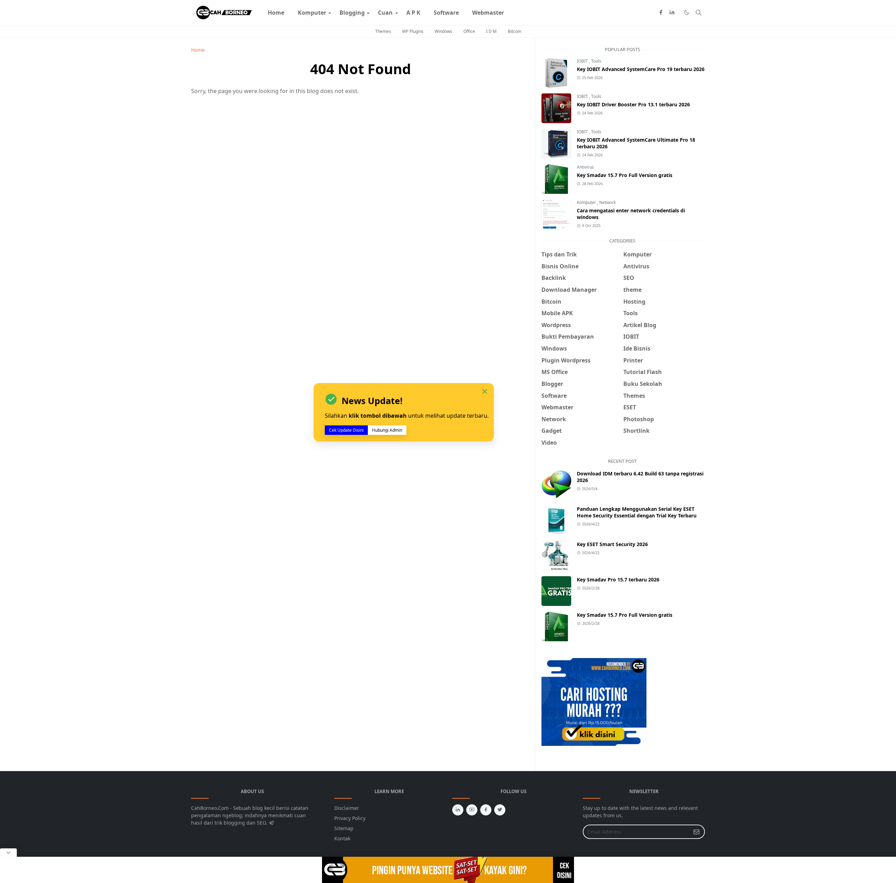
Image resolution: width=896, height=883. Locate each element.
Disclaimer (346, 808)
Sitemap (344, 828)
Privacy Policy (349, 818)
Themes (383, 31)
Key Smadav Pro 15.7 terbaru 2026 (618, 579)
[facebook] (660, 12)
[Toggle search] (698, 12)
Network (607, 202)
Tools (596, 61)
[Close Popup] (8, 852)
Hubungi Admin (387, 430)
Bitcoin (514, 31)
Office (469, 31)
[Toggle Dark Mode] (686, 12)
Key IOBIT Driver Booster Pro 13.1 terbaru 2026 (633, 104)
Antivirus (585, 167)
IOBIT (583, 61)
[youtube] (471, 809)
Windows (443, 31)
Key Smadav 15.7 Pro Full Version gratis (624, 175)
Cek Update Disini (346, 430)
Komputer (587, 202)
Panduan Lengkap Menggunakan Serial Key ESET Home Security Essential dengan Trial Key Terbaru (636, 512)
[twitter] (499, 809)
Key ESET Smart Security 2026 (612, 544)
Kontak (342, 838)
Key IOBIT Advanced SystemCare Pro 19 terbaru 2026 (641, 69)
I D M (491, 31)
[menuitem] (276, 12)
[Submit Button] (696, 831)
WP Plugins (413, 31)
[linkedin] (672, 12)
